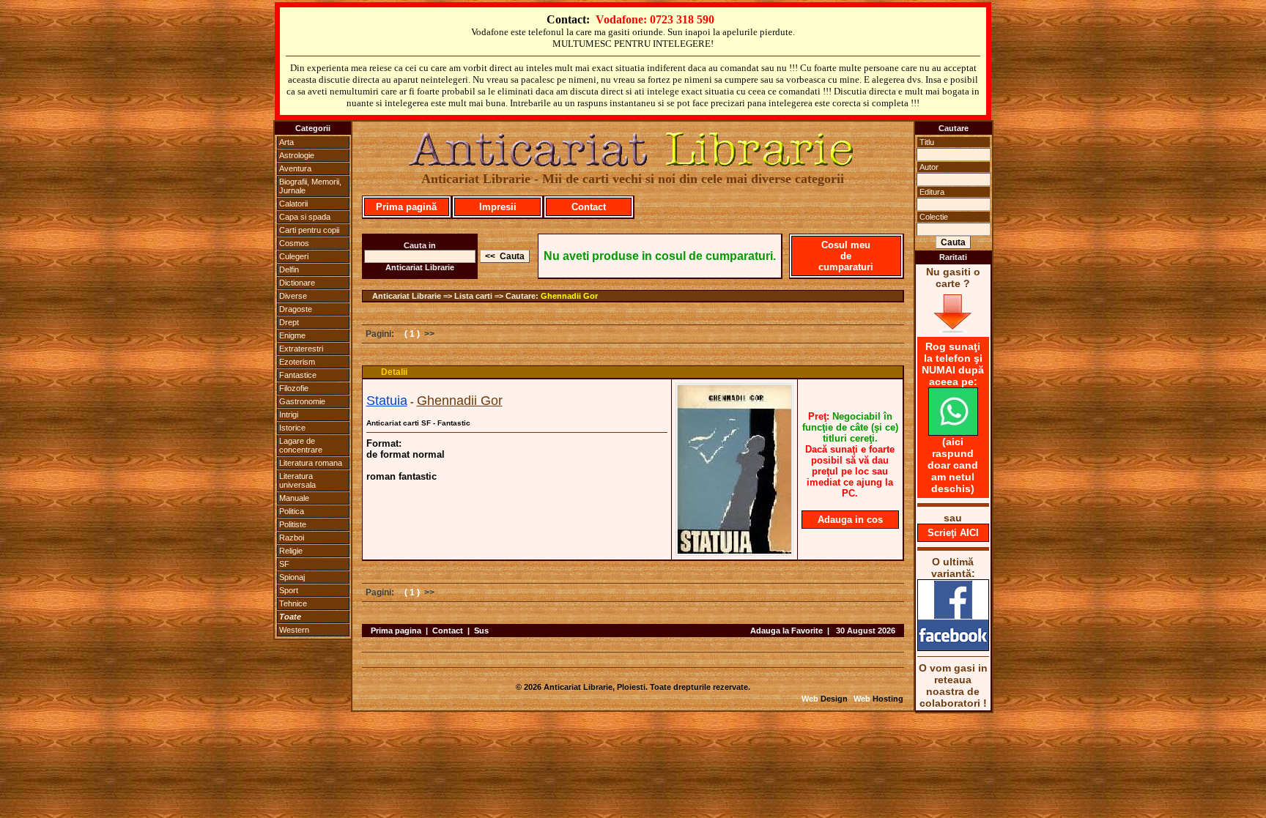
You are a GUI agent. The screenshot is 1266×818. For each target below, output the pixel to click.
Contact (588, 206)
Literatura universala (297, 480)
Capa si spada (304, 216)
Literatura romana (310, 462)
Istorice (292, 427)
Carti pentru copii (309, 230)
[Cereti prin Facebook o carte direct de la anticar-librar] (953, 647)
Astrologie (296, 155)
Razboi (291, 537)
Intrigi (288, 414)
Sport (288, 590)
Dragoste (295, 309)
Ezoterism (297, 361)
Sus (481, 630)
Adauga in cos (850, 519)
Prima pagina (396, 630)
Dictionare (297, 282)
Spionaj (292, 577)
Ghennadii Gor (569, 295)
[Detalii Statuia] (734, 551)
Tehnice (293, 603)
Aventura (295, 168)
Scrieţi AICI (953, 532)
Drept (289, 322)
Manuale (294, 498)
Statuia (386, 400)
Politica (291, 511)
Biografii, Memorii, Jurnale (310, 186)
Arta (286, 142)
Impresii (498, 206)
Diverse (293, 295)
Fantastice (297, 375)
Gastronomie (302, 401)
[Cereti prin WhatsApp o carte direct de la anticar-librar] (953, 432)
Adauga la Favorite (786, 630)
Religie (291, 550)
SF (284, 563)
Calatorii (293, 203)
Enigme (292, 335)
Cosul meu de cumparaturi (845, 255)
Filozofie (293, 388)
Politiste (292, 524)
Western (294, 629)
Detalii (394, 372)
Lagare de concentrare (300, 445)
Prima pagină (406, 206)
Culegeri (293, 256)
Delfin (289, 269)
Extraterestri (301, 348)
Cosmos (294, 243)
